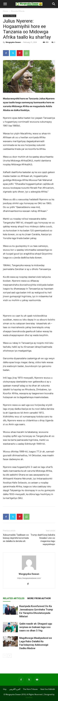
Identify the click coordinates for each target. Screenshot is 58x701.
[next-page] (9, 656)
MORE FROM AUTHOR (39, 598)
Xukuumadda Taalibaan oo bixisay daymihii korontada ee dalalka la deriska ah (16, 538)
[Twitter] (13, 53)
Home (5, 11)
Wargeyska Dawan (13, 42)
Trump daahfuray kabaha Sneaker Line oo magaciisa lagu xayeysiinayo (42, 540)
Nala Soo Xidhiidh (47, 689)
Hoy (4, 689)
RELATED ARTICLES (13, 598)
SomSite (29, 697)
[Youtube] (37, 680)
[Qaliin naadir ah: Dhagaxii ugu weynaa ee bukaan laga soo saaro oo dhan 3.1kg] (10, 627)
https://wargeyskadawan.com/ (29, 578)
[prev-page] (5, 656)
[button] (5, 4)
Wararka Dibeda (17, 11)
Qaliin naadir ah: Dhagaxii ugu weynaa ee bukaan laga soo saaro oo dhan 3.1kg (35, 627)
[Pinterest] (20, 53)
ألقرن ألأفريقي (14, 689)
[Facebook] (6, 53)
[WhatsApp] (26, 53)
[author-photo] (29, 569)
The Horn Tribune (30, 689)
